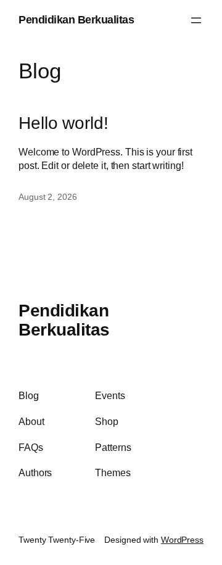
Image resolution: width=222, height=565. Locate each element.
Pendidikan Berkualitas (76, 20)
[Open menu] (196, 20)
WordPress (182, 540)
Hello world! (63, 123)
